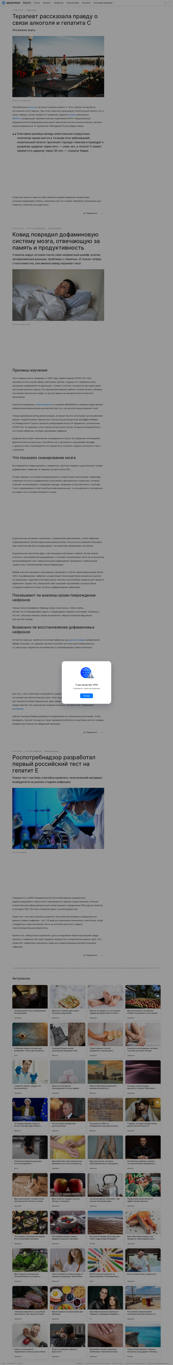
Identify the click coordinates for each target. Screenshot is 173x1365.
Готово (86, 696)
